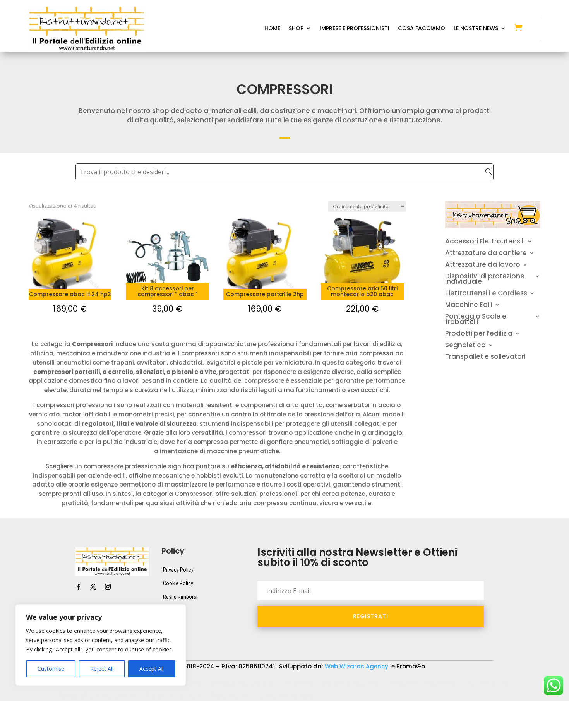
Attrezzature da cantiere (486, 253)
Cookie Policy (178, 583)
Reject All (101, 668)
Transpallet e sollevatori (485, 357)
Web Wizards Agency (357, 666)
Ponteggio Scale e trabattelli (475, 320)
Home (272, 29)
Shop (296, 29)
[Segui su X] (93, 587)
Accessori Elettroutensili (485, 242)
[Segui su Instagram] (107, 587)
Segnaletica (465, 346)
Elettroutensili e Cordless (486, 294)
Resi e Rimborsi (180, 597)
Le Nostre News (476, 29)
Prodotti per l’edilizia (478, 334)
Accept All (151, 668)
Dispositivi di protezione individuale (484, 279)
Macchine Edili (468, 305)
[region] (100, 645)
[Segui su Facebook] (78, 587)
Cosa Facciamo (421, 29)
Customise (51, 668)
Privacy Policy (178, 570)
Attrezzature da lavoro (482, 265)
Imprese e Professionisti (354, 29)
